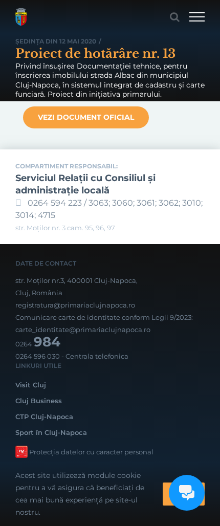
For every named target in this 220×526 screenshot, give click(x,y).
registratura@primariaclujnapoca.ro (75, 305)
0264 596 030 (37, 356)
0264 (37, 344)
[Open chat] (187, 493)
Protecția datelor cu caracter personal (91, 452)
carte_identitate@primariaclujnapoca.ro (82, 329)
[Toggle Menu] (197, 16)
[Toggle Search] (175, 17)
